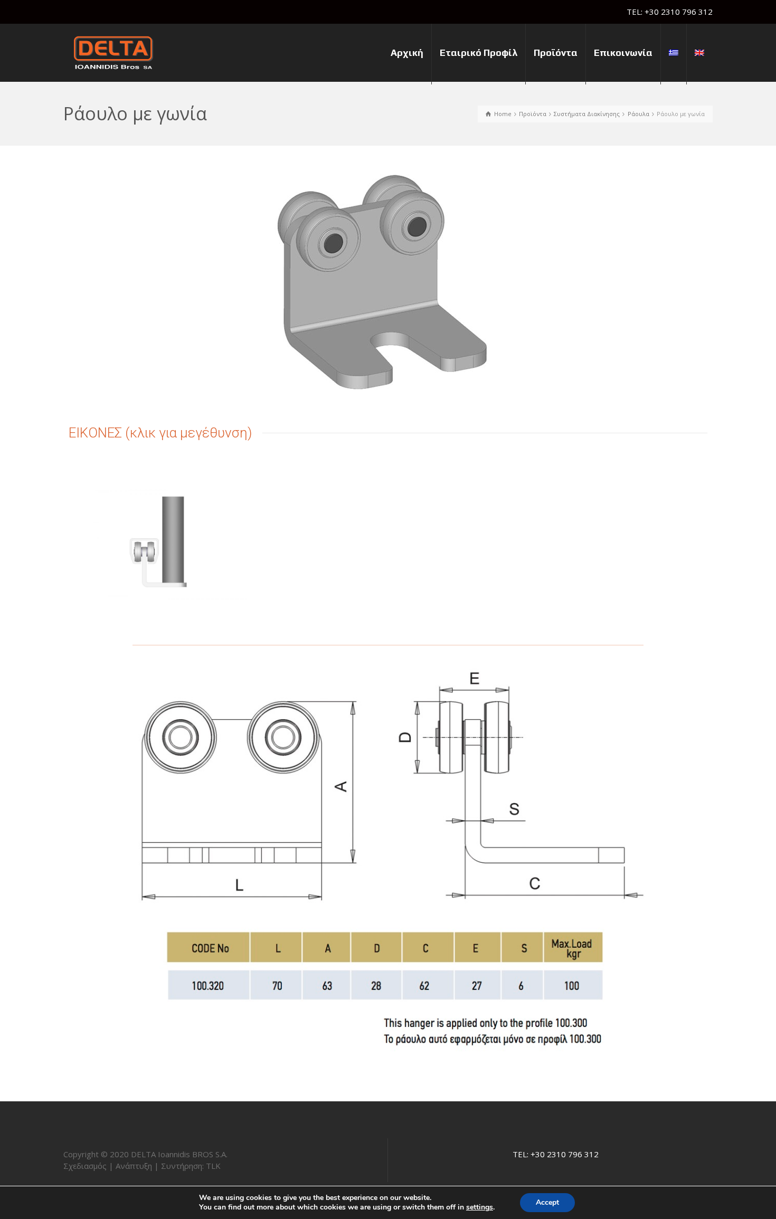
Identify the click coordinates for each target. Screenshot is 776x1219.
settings (479, 1207)
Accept (547, 1202)
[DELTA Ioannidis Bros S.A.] (113, 51)
